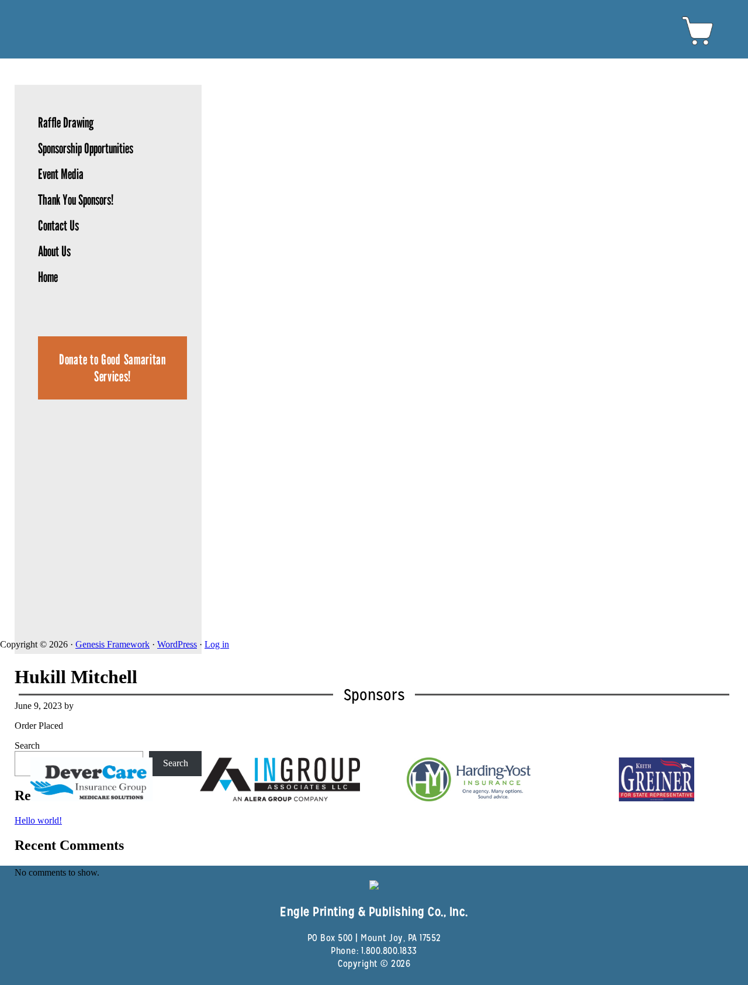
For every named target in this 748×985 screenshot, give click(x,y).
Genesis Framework (112, 644)
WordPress (177, 644)
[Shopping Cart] (698, 44)
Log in (217, 644)
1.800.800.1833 (389, 951)
